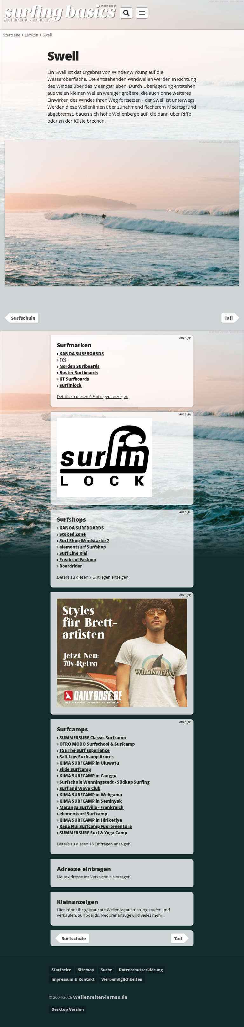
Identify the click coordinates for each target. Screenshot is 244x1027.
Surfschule (23, 318)
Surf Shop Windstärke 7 (84, 540)
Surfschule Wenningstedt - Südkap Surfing (104, 782)
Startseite (11, 35)
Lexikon (31, 35)
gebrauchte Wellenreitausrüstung (115, 910)
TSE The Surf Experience (84, 750)
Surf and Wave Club (79, 788)
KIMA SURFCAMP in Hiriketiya (90, 820)
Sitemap (86, 969)
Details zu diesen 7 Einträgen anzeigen (92, 577)
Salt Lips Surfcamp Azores (86, 757)
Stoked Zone (72, 534)
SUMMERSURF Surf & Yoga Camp (93, 833)
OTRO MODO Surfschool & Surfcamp (97, 744)
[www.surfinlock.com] (104, 494)
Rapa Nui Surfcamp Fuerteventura (95, 826)
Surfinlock (70, 385)
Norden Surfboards (79, 366)
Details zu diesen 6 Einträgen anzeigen (92, 396)
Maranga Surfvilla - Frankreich (91, 807)
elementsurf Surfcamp (83, 814)
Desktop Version (67, 1009)
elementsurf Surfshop (82, 547)
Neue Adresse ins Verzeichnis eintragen (94, 877)
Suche (106, 969)
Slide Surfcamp (75, 769)
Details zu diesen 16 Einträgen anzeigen (94, 844)
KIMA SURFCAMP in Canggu (88, 776)
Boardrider (70, 566)
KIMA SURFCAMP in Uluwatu (89, 763)
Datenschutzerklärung (141, 969)
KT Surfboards (74, 379)
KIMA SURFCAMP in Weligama (90, 795)
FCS (63, 360)
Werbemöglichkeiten (121, 979)
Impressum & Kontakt (73, 979)
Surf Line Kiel (73, 553)
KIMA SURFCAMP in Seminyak (90, 801)
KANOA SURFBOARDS (81, 353)
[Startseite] (59, 20)
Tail (229, 318)
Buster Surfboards (78, 372)
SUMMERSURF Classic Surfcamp (92, 738)
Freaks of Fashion (77, 559)
